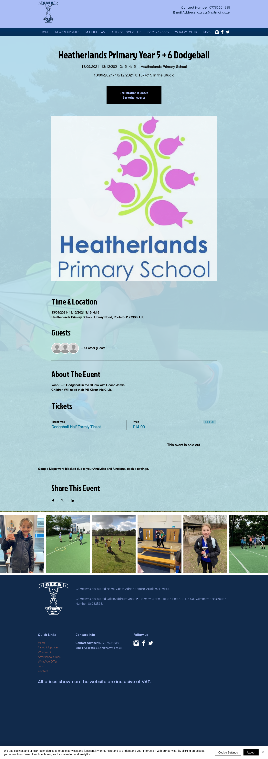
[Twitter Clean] (228, 32)
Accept (251, 752)
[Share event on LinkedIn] (72, 500)
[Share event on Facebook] (53, 500)
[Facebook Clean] (222, 32)
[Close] (263, 752)
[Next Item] (261, 544)
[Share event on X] (63, 500)
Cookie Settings (228, 752)
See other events (134, 97)
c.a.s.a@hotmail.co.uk (213, 12)
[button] (186, 32)
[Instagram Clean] (217, 32)
